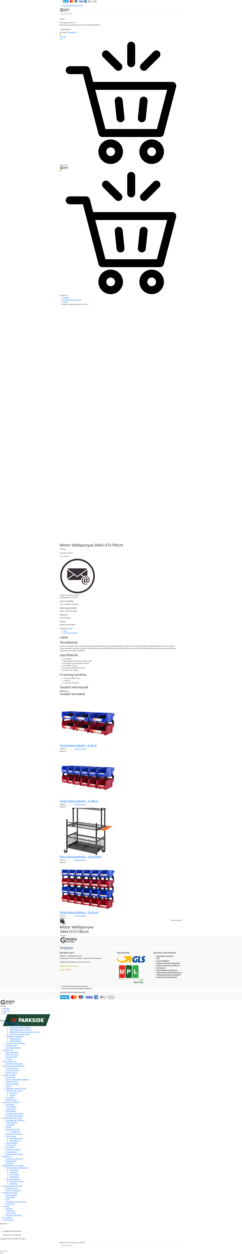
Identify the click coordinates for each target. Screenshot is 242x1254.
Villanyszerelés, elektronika (12, 1186)
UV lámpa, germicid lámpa (15, 1043)
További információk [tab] (70, 633)
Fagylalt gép (10, 1204)
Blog (4, 1013)
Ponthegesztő (15, 1132)
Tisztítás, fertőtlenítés (11, 1023)
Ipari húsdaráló (11, 1195)
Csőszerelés (10, 1125)
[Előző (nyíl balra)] (1, 1253)
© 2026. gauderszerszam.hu (73, 5)
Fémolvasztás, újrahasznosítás (14, 1066)
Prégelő (12, 1095)
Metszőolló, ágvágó (17, 1181)
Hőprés (8, 1086)
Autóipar (6, 1206)
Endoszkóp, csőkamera (14, 1159)
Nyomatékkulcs (15, 1141)
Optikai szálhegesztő (13, 1190)
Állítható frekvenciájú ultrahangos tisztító (24, 1032)
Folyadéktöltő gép (12, 1084)
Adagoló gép (10, 1077)
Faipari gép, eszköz (10, 1061)
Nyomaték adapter (16, 1138)
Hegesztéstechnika (13, 1129)
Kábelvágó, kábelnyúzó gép (16, 1088)
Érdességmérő (11, 1161)
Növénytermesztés (12, 1179)
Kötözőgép (13, 1184)
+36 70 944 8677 (65, 970)
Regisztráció (72, 32)
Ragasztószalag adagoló (14, 1113)
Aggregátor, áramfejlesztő (15, 1120)
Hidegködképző (15, 1039)
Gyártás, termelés (9, 1075)
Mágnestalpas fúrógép (14, 1154)
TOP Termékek (8, 1220)
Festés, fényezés (12, 1143)
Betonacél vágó (11, 1057)
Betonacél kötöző (12, 1055)
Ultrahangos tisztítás (13, 1025)
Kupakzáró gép (11, 1100)
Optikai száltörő (11, 1188)
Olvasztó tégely (11, 1073)
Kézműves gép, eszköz (14, 1091)
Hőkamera (10, 1163)
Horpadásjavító (11, 1152)
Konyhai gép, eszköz (10, 1193)
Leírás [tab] (65, 631)
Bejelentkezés (66, 29)
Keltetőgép (13, 1172)
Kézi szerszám (11, 1136)
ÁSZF (158, 958)
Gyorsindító (10, 1147)
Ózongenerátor (11, 1045)
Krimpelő (9, 1059)
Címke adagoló (11, 1107)
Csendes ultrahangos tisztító (20, 1034)
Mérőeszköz (7, 1156)
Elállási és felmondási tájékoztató (168, 963)
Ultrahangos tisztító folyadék (20, 1027)
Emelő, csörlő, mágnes (14, 1134)
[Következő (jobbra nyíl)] (2, 1253)
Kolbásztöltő (14, 1177)
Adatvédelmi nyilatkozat (164, 956)
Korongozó (14, 1093)
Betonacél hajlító (12, 1052)
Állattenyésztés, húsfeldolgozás (17, 1168)
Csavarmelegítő (11, 1122)
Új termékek (7, 1218)
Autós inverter (11, 1213)
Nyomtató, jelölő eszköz (14, 1116)
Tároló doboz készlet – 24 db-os (79, 912)
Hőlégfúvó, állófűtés (13, 1150)
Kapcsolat (6, 1011)
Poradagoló (10, 1098)
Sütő (7, 1199)
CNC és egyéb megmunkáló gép (17, 1079)
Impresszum (160, 968)
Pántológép (10, 1104)
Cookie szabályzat (162, 961)
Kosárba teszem (80, 749)
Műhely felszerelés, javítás (72, 300)
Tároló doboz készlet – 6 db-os (78, 745)
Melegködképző (15, 1041)
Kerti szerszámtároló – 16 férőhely (81, 856)
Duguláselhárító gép (13, 1048)
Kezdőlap (66, 297)
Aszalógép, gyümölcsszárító (16, 1202)
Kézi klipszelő (14, 1175)
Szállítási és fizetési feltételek (166, 977)
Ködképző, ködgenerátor (15, 1036)
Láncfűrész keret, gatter (14, 1064)
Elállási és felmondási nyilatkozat (168, 965)
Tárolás (65, 302)
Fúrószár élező (11, 1145)
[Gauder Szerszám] (65, 10)
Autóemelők (10, 1211)
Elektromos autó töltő (14, 1215)
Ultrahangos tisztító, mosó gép (21, 1030)
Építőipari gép (8, 1050)
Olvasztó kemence (12, 1070)
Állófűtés (9, 1208)
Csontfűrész (14, 1170)
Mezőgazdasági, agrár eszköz (13, 1165)
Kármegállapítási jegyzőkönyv (167, 970)
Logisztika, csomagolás (11, 1102)
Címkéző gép (10, 1109)
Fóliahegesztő (11, 1111)
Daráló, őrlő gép (12, 1082)
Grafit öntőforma (12, 1068)
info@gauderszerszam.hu (69, 966)
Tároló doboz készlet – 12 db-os (79, 801)
